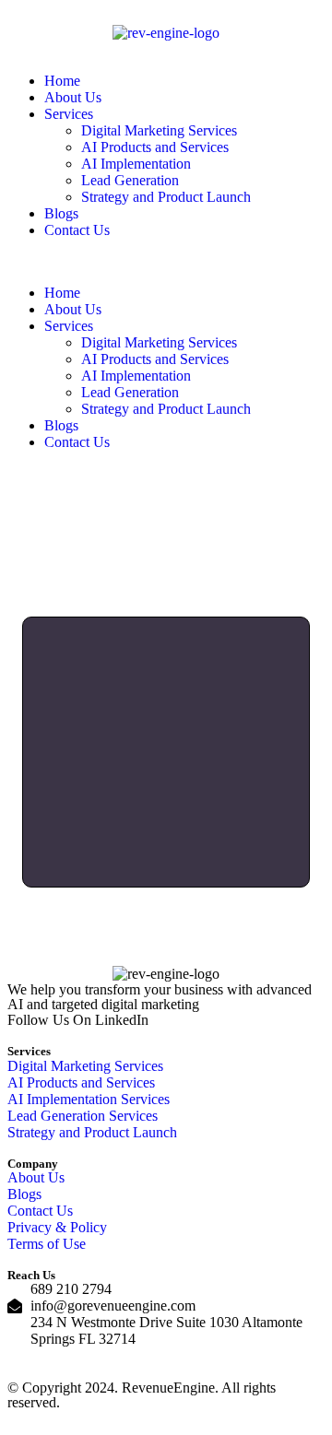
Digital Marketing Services (159, 130)
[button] (166, 261)
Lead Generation (130, 180)
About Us (72, 97)
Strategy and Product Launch (166, 197)
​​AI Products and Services (155, 147)
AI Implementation (136, 163)
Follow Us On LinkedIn (77, 1020)
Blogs (61, 213)
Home (62, 80)
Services (68, 114)
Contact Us (77, 230)
